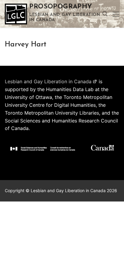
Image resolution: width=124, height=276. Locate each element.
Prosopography (60, 6)
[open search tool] (105, 14)
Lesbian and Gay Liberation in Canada (48, 81)
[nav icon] (116, 14)
